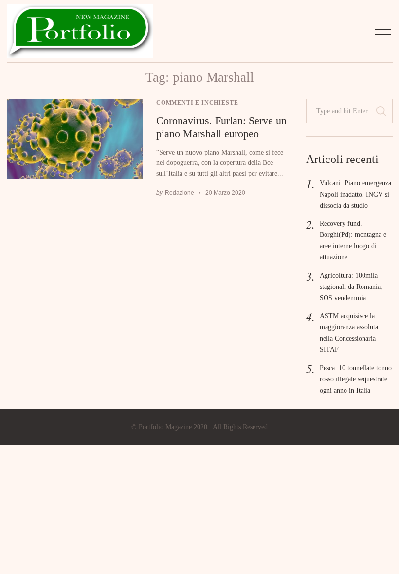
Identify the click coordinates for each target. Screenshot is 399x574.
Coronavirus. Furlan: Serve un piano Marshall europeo (221, 127)
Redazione (179, 192)
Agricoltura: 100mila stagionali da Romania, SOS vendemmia (351, 286)
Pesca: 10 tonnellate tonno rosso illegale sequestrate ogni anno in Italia (356, 379)
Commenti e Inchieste (197, 103)
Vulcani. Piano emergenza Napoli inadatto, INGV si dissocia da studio (355, 194)
